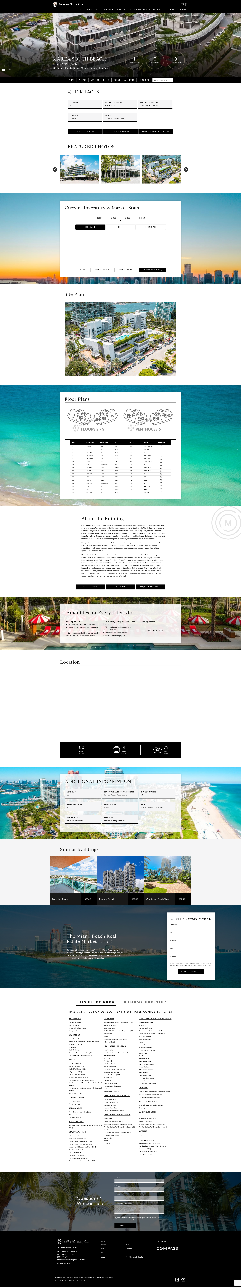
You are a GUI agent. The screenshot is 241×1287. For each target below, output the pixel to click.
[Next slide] (186, 169)
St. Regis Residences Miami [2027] (80, 1077)
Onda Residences (74, 1050)
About (117, 80)
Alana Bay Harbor (75, 1039)
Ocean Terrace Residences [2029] (115, 1111)
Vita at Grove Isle (74, 1104)
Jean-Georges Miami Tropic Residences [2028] (154, 1092)
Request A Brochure (149, 587)
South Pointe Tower (145, 1061)
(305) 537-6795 (62, 1257)
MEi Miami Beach (109, 1064)
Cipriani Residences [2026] (77, 1069)
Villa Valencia (73, 1115)
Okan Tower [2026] (75, 1152)
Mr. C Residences (74, 1101)
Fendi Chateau (144, 1138)
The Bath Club (108, 1061)
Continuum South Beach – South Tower (152, 1034)
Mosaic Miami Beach (110, 1066)
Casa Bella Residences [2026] (78, 1139)
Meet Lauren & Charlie (175, 9)
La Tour (106, 1089)
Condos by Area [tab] (96, 1002)
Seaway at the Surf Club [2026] (149, 1143)
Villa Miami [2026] (109, 1042)
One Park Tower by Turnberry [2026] (151, 1105)
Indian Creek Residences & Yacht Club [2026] (84, 1042)
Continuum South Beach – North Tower (152, 1031)
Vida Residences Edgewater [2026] (115, 1039)
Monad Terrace (144, 1081)
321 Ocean (142, 1025)
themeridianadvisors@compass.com (71, 1260)
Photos (83, 80)
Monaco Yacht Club (110, 1108)
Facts (72, 80)
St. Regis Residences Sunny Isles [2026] (152, 1124)
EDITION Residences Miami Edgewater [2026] (119, 1031)
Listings (95, 80)
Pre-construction (132, 1253)
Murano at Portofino (145, 1047)
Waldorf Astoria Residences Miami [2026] (82, 1161)
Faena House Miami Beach (113, 1086)
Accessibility (109, 1277)
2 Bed (113, 218)
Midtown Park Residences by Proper (151, 1094)
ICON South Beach (145, 1039)
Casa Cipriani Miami (110, 1083)
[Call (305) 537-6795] (186, 4)
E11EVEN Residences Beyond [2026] (80, 1144)
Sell (98, 9)
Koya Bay (142, 1108)
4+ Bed (142, 218)
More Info (144, 80)
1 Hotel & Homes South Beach (114, 1121)
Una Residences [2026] (76, 1093)
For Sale (90, 227)
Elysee (106, 1036)
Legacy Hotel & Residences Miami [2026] (82, 1147)
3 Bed (127, 218)
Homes (104, 1253)
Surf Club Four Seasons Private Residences (153, 1146)
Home (81, 9)
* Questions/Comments (123, 1204)
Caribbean (107, 1080)
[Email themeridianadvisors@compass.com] (182, 4)
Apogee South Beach (146, 1028)
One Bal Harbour (74, 1025)
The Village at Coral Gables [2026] (80, 1112)
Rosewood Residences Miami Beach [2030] (118, 1124)
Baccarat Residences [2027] (78, 1066)
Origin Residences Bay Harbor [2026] (81, 1053)
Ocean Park (143, 1053)
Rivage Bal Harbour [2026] (77, 1028)
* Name (173, 940)
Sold (120, 227)
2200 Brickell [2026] (75, 1063)
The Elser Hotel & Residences (78, 1158)
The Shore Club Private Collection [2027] (117, 1132)
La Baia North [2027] (75, 1044)
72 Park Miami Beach (111, 1102)
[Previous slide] (55, 169)
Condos (129, 1249)
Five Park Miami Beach (146, 1078)
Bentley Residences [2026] (147, 1119)
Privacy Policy (100, 1277)
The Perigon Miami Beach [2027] (114, 1069)
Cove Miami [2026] (110, 1028)
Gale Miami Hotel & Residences (79, 1150)
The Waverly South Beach (147, 1084)
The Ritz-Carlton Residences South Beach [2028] (120, 1127)
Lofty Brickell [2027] (75, 1072)
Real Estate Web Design (62, 1281)
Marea (141, 1042)
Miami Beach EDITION (111, 1092)
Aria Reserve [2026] (110, 1025)
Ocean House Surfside (146, 1140)
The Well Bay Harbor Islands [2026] (80, 1055)
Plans (106, 80)
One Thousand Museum (77, 1155)
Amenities (129, 80)
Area (103, 1257)
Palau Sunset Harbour (146, 1070)
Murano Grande (144, 1045)
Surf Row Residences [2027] (148, 1152)
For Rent (150, 227)
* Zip (172, 932)
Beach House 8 (109, 1078)
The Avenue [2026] (75, 1117)
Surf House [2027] (145, 1149)
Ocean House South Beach (148, 1050)
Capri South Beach (145, 1075)
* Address (173, 924)
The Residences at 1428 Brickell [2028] (81, 1080)
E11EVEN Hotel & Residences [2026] (80, 1141)
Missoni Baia (108, 1034)
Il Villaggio (107, 1144)
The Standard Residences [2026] (149, 1097)
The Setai (107, 1130)
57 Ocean (107, 1058)
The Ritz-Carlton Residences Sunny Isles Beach (154, 1127)
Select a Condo (160, 80)
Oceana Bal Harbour (75, 1022)
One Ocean (143, 1056)
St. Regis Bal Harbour (76, 1031)
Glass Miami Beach (145, 1036)
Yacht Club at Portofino (146, 1064)
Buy (127, 1245)
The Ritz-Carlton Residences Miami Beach (118, 1053)
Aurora (141, 1116)
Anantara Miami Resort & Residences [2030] (118, 1022)
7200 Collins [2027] (110, 1099)
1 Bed (99, 218)
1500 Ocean (108, 1141)
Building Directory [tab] (145, 1002)
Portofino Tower (144, 1058)
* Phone (173, 957)
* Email (172, 949)
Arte (140, 1135)
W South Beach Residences (113, 1135)
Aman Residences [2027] (112, 1075)
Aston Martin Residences (77, 1136)
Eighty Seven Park (110, 1105)
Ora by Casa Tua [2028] (77, 1074)
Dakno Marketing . (79, 1281)
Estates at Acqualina (145, 1121)
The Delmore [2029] (145, 1154)
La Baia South (73, 1047)
